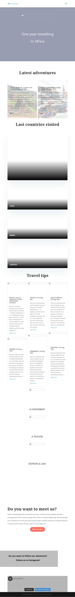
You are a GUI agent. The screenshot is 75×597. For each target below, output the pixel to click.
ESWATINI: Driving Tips (57, 348)
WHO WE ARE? (37, 529)
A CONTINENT (37, 409)
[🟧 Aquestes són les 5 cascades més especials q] (17, 586)
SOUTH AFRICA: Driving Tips (56, 298)
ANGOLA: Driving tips (36, 298)
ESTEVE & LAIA (37, 464)
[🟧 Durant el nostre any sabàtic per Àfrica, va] (37, 583)
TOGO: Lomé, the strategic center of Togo (53, 99)
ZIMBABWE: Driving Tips (37, 352)
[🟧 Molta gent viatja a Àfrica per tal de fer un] (37, 586)
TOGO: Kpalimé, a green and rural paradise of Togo (22, 99)
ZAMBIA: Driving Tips (15, 350)
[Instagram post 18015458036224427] (57, 583)
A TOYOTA (37, 436)
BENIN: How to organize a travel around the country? (15, 300)
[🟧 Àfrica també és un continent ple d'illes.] (57, 586)
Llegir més (12, 333)
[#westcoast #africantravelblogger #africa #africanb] (17, 583)
